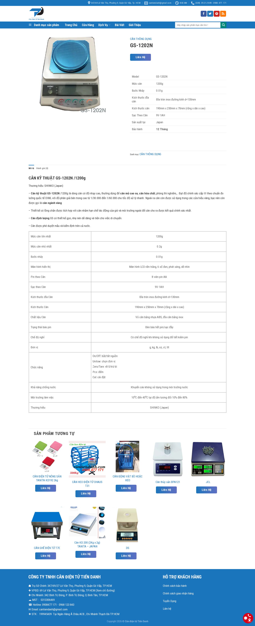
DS (127, 548)
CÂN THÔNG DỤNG (141, 39)
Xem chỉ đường (105, 590)
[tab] (31, 168)
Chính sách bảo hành (175, 585)
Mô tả (31, 168)
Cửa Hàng (88, 25)
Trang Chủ (71, 25)
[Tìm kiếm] (223, 25)
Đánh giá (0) (42, 168)
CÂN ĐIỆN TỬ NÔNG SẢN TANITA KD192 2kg (47, 478)
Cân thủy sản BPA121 (168, 482)
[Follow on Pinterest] (217, 14)
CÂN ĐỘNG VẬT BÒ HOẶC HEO (127, 478)
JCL (208, 482)
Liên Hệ (140, 57)
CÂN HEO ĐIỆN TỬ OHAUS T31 (87, 484)
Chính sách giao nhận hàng (178, 593)
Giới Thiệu (135, 25)
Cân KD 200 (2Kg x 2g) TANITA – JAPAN (87, 544)
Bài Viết (119, 25)
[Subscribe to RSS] (223, 14)
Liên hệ (167, 608)
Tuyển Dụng (169, 601)
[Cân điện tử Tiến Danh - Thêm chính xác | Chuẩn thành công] (63, 14)
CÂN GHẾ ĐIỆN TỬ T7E (47, 548)
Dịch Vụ (103, 25)
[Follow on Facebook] (204, 14)
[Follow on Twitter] (210, 14)
